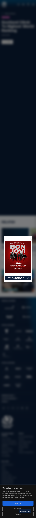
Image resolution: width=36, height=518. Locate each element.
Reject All (18, 514)
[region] (18, 501)
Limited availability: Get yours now (16, 278)
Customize (18, 509)
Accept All (18, 503)
